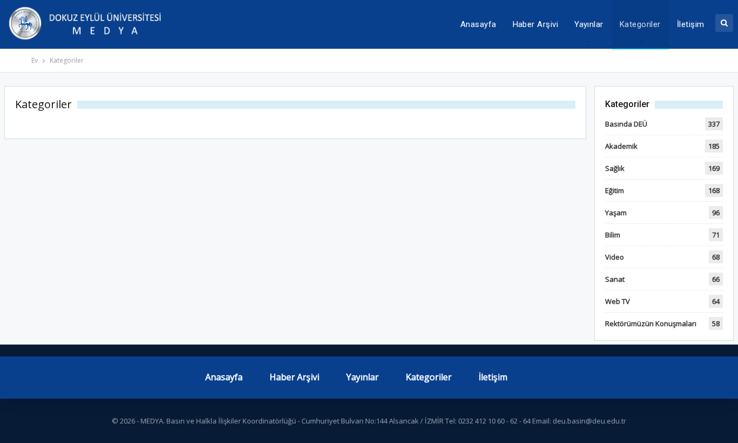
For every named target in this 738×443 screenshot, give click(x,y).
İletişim (691, 24)
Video (614, 257)
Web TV (617, 301)
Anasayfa (478, 24)
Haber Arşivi (536, 24)
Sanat (615, 279)
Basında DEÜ (626, 124)
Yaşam (616, 212)
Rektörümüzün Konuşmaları (650, 323)
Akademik (621, 146)
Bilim (612, 235)
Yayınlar (588, 24)
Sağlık (615, 168)
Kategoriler (640, 24)
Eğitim (614, 190)
